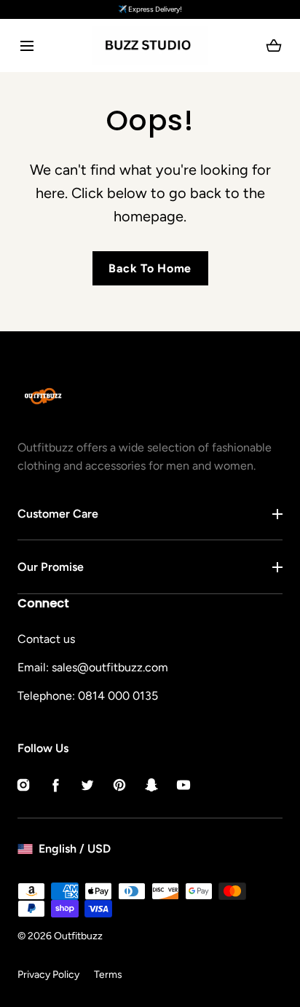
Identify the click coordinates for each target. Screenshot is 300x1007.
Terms (108, 974)
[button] (26, 45)
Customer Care (57, 514)
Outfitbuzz (78, 936)
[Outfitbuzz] (150, 45)
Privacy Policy (48, 974)
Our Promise (50, 567)
